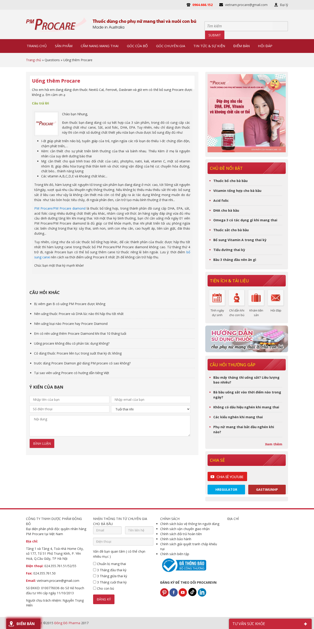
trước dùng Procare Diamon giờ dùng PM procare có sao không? (82, 363)
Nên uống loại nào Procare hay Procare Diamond (71, 323)
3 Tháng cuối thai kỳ (111, 582)
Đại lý (284, 5)
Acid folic (221, 200)
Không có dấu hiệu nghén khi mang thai (246, 407)
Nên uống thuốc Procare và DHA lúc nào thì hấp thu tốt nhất (79, 314)
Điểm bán (26, 623)
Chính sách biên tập (174, 554)
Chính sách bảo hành (175, 539)
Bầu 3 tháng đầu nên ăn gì (234, 259)
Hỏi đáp (276, 310)
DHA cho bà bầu (226, 210)
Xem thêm (273, 444)
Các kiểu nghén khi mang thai (238, 417)
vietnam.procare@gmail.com (246, 5)
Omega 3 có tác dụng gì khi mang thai (245, 220)
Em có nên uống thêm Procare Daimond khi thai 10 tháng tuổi (80, 333)
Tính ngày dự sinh (217, 312)
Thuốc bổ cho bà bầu (230, 181)
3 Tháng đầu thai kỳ (111, 570)
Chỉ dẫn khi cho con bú (236, 312)
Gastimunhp (267, 489)
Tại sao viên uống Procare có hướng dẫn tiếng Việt (71, 373)
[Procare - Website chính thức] (56, 24)
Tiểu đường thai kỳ (229, 250)
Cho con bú (105, 588)
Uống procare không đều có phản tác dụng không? (71, 343)
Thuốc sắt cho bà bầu (231, 230)
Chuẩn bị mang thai (111, 564)
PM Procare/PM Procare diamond (60, 208)
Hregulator (226, 489)
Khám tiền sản (256, 312)
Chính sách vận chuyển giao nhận (185, 529)
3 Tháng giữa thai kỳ (111, 576)
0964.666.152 (202, 5)
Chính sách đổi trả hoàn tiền (181, 534)
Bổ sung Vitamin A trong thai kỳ (239, 240)
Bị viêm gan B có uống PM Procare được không (69, 304)
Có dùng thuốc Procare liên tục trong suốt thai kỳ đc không (78, 353)
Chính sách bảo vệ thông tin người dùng (189, 524)
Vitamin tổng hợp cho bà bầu (237, 190)
